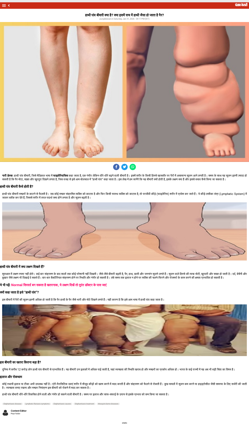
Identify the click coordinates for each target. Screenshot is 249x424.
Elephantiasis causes (62, 404)
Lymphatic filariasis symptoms (37, 404)
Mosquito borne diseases (108, 404)
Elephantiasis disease (12, 404)
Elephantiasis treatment (84, 404)
